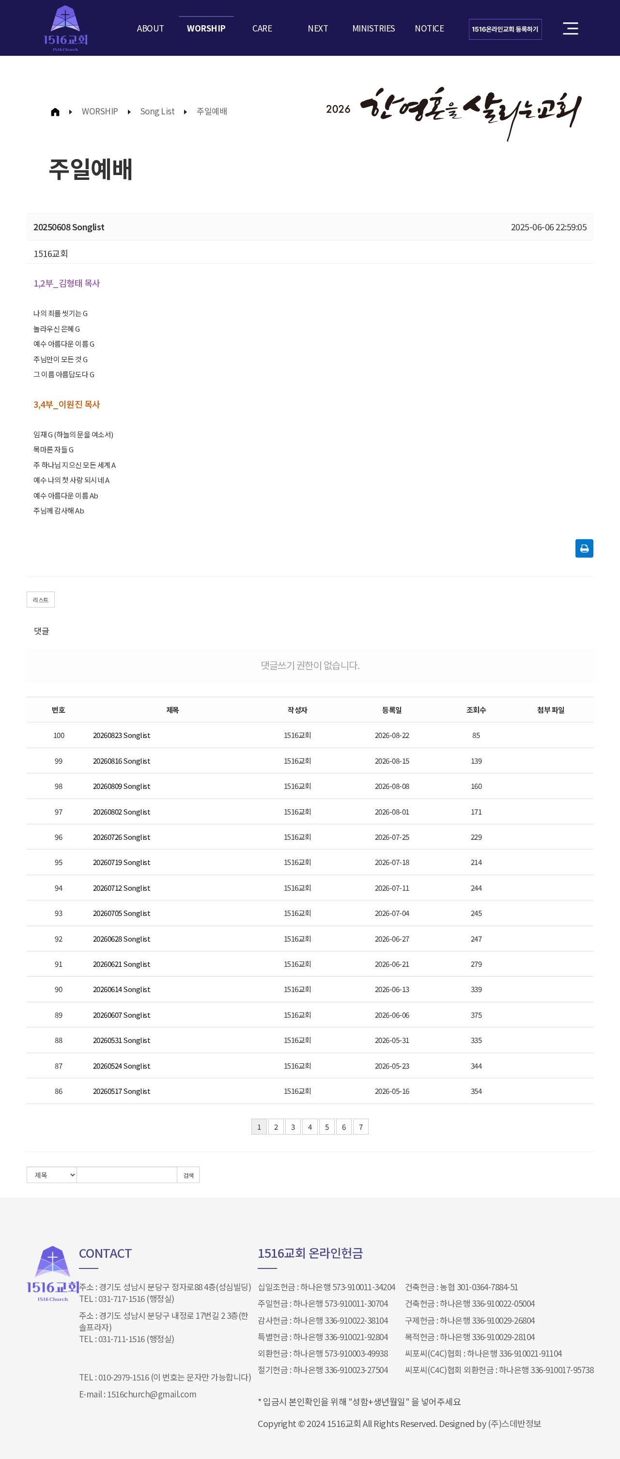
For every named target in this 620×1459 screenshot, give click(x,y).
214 (476, 862)
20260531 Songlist (122, 1040)
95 (58, 862)
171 (476, 811)
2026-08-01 (392, 811)
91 (58, 964)
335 (476, 1040)
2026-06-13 (392, 989)
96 (58, 837)
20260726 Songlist (122, 837)
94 (58, 887)
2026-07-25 (392, 837)
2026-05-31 (392, 1040)
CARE (262, 28)
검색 (188, 1175)
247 (476, 938)
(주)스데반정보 (515, 1423)
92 (58, 938)
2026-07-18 (392, 862)
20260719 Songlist (122, 862)
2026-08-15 (392, 760)
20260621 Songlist (122, 964)
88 (58, 1040)
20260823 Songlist (122, 735)
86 (58, 1091)
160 (476, 786)
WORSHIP (206, 28)
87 (58, 1065)
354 (476, 1091)
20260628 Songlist (122, 938)
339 (476, 989)
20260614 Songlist (122, 989)
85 (476, 735)
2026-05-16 (392, 1091)
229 (476, 837)
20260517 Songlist (122, 1091)
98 (58, 786)
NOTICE (429, 28)
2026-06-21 (392, 964)
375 (476, 1015)
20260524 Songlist (122, 1065)
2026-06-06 (392, 1015)
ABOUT (150, 28)
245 (476, 913)
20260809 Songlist (122, 786)
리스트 (40, 599)
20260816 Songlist (122, 760)
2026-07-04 (392, 913)
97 (58, 811)
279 (476, 964)
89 (58, 1015)
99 (58, 760)
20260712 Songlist (122, 887)
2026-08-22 (392, 735)
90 (58, 989)
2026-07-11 (392, 887)
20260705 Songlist (122, 913)
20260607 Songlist (122, 1015)
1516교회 (297, 735)
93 (58, 913)
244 (476, 887)
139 (476, 760)
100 (58, 735)
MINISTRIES (373, 28)
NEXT (318, 28)
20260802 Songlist (122, 811)
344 (476, 1065)
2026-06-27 (392, 938)
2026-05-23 (392, 1065)
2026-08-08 (392, 786)
